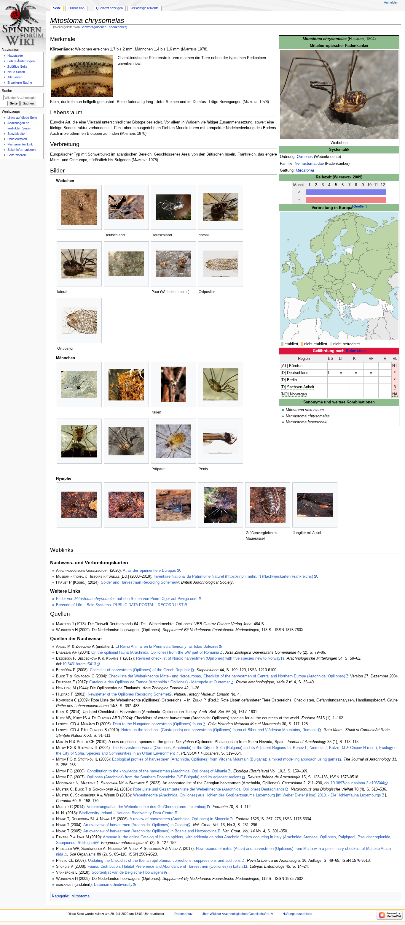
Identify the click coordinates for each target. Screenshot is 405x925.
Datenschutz (183, 914)
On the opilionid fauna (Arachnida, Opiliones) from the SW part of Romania (155, 652)
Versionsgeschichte (144, 8)
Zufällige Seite (17, 66)
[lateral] (79, 263)
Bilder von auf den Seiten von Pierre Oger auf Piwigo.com (126, 599)
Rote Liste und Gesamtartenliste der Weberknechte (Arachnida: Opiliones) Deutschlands (209, 789)
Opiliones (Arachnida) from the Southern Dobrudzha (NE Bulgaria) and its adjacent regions (164, 777)
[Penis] (220, 441)
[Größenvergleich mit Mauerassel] (267, 505)
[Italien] (173, 384)
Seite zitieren (16, 155)
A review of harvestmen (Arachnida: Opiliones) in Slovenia (179, 819)
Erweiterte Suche (19, 82)
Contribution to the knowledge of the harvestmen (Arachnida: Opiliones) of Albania (157, 771)
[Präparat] (173, 441)
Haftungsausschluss (297, 914)
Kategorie (60, 896)
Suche (7, 91)
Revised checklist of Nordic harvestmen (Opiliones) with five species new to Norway (208, 658)
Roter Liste (356, 351)
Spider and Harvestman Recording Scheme (138, 582)
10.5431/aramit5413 (79, 664)
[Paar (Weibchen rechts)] (173, 264)
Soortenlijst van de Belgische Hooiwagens (128, 872)
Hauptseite (15, 55)
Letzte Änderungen (21, 61)
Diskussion (76, 8)
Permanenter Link (20, 144)
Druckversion (17, 139)
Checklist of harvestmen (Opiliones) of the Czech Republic (140, 670)
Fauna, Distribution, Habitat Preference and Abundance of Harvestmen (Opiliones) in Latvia (165, 866)
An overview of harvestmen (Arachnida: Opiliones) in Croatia (135, 825)
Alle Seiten (14, 77)
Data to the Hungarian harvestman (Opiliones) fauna (157, 724)
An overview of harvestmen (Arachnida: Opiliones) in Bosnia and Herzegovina (149, 831)
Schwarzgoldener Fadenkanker (103, 27)
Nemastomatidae (309, 163)
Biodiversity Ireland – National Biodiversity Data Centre (126, 813)
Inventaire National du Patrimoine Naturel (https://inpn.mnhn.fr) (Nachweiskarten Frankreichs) (233, 576)
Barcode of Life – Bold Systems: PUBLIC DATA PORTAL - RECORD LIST (120, 605)
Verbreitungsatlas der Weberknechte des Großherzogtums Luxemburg (146, 807)
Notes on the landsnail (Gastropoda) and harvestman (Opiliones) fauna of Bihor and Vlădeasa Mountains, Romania (219, 730)
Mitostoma (305, 170)
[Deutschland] (126, 207)
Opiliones (305, 157)
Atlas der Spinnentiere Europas (149, 570)
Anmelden (391, 2)
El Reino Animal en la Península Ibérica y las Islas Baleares (167, 646)
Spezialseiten (16, 133)
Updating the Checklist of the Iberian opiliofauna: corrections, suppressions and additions (164, 861)
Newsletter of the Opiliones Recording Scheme (128, 694)
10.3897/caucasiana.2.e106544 (357, 783)
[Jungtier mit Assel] (315, 505)
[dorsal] (220, 207)
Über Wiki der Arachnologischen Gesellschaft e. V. (238, 914)
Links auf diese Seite (22, 117)
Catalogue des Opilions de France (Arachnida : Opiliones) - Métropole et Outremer (159, 682)
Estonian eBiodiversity (113, 885)
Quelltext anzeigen (109, 8)
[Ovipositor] (220, 264)
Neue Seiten (16, 72)
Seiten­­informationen (21, 149)
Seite (57, 8)
